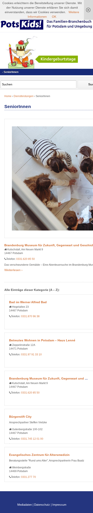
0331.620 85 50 (25, 258)
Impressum (59, 504)
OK (54, 16)
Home (7, 96)
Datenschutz (42, 504)
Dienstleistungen (24, 96)
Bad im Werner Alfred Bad (28, 302)
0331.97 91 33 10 (31, 354)
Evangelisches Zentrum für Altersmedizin (39, 455)
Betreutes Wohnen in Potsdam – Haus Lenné (42, 340)
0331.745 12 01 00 (32, 438)
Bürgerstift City (20, 416)
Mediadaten (24, 504)
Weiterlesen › (13, 270)
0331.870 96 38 (30, 316)
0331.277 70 (28, 476)
